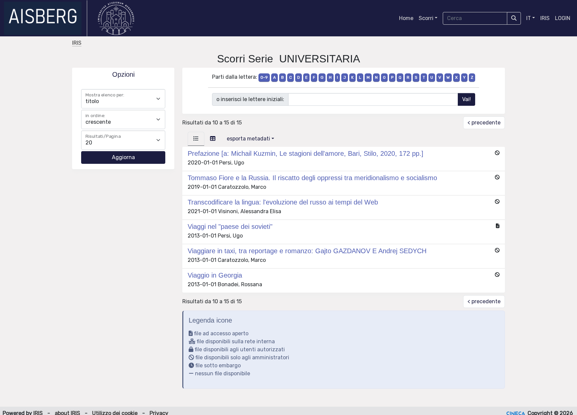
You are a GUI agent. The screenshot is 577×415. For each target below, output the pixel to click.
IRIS (545, 18)
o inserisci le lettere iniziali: (250, 99)
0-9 (264, 77)
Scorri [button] (426, 18)
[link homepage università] (116, 18)
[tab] (196, 139)
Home (406, 18)
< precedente (484, 122)
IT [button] (528, 18)
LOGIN (562, 18)
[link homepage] (45, 18)
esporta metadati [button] (248, 138)
